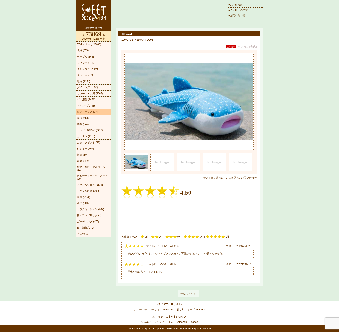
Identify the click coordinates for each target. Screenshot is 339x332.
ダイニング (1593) (87, 87)
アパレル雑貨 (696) (88, 190)
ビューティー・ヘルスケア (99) (92, 177)
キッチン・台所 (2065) (90, 93)
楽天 (171, 321)
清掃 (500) (83, 203)
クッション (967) (86, 75)
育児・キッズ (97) (87, 111)
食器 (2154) (83, 197)
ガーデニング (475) (88, 221)
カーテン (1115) (86, 136)
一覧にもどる (188, 293)
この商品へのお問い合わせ (241, 177)
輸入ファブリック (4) (89, 215)
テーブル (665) (85, 56)
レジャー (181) (85, 148)
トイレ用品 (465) (86, 105)
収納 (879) (83, 50)
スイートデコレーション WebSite (153, 309)
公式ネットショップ (153, 321)
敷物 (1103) (83, 81)
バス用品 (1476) (86, 99)
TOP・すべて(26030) (89, 44)
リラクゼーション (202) (90, 209)
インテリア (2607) (87, 68)
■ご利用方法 (235, 4)
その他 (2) (82, 233)
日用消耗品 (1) (85, 227)
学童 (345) (83, 124)
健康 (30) (82, 154)
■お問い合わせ (236, 15)
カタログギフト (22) (88, 142)
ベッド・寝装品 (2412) (90, 130)
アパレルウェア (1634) (90, 184)
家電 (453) (83, 117)
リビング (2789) (86, 62)
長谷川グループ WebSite (191, 309)
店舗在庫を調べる (213, 177)
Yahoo (194, 321)
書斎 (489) (83, 160)
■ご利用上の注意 (238, 10)
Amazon (182, 321)
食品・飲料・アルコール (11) (91, 168)
